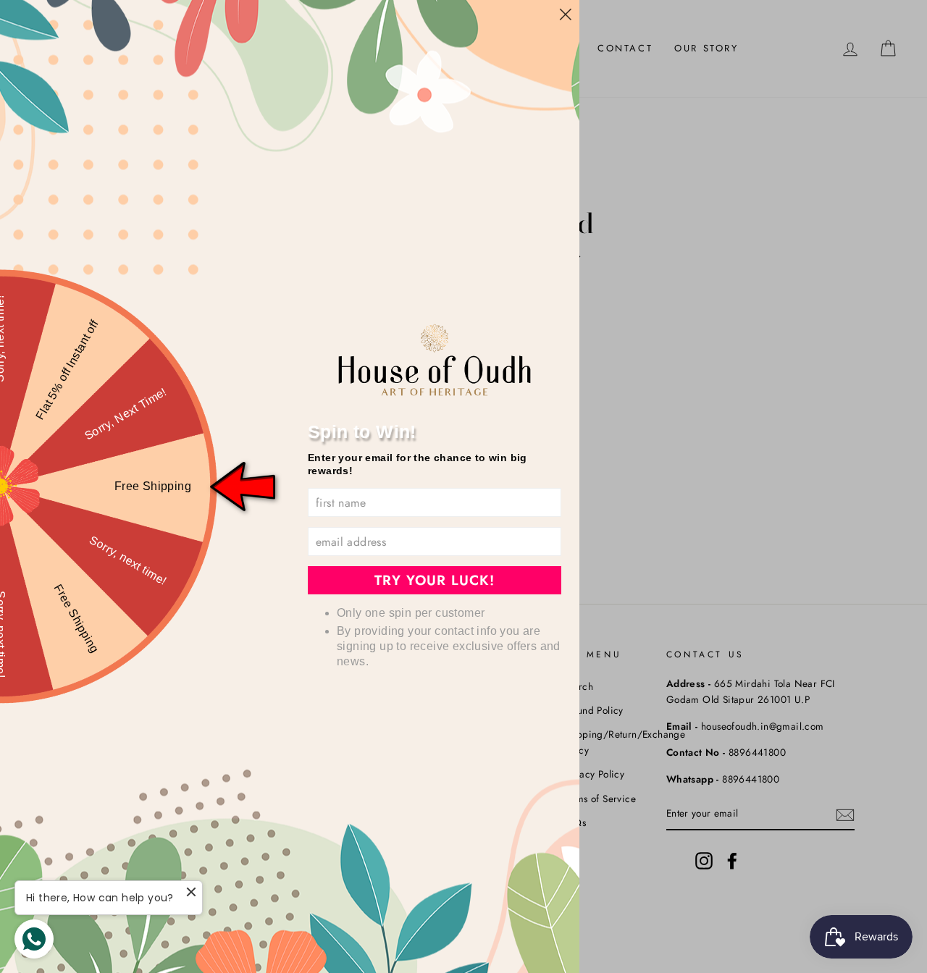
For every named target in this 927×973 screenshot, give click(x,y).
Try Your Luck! (434, 580)
